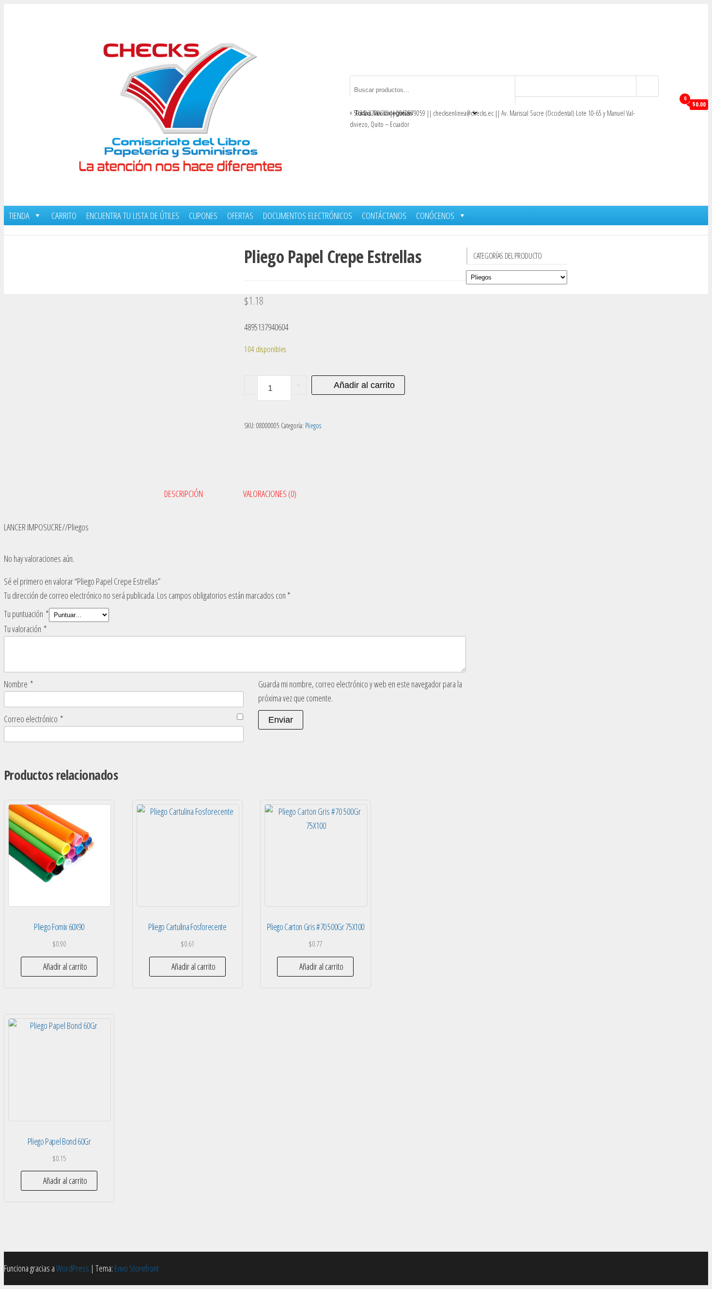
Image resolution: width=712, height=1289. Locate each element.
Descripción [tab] (183, 493)
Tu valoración (25, 629)
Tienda (19, 215)
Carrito (64, 215)
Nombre (18, 684)
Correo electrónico (33, 719)
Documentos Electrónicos (307, 215)
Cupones (203, 215)
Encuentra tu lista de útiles (132, 215)
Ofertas (240, 215)
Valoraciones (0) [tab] (269, 493)
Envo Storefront (136, 1268)
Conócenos (435, 215)
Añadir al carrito (364, 385)
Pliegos (313, 425)
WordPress (72, 1268)
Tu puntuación (26, 614)
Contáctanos (384, 215)
